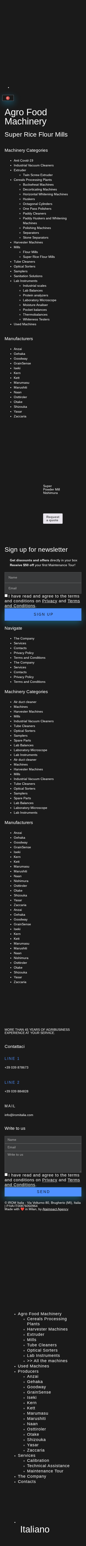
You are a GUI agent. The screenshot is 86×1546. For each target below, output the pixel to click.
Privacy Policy (24, 653)
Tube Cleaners (24, 261)
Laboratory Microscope (39, 300)
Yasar (18, 411)
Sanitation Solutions (28, 276)
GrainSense (22, 363)
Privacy (49, 601)
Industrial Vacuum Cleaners (34, 165)
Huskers (29, 199)
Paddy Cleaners (34, 213)
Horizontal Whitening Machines (45, 194)
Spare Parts (22, 740)
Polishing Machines (37, 228)
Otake (18, 402)
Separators (31, 232)
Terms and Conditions (29, 657)
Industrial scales (34, 285)
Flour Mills (30, 252)
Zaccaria (20, 416)
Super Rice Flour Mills (39, 257)
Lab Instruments (25, 281)
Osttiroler (20, 397)
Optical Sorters (24, 266)
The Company (24, 638)
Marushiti (20, 387)
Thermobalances (35, 314)
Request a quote (52, 518)
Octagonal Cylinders (37, 204)
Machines (21, 706)
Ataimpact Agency (55, 1209)
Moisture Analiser (35, 305)
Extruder (20, 170)
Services (20, 643)
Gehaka (19, 353)
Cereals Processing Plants (33, 180)
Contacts (20, 648)
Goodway (21, 358)
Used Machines (25, 324)
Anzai (18, 349)
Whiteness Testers (36, 319)
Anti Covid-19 (23, 160)
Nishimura (21, 881)
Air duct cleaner (25, 702)
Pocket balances (35, 309)
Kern (17, 373)
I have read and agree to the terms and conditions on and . (42, 601)
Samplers (21, 271)
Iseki (17, 368)
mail (10, 1106)
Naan (18, 392)
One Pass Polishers (37, 208)
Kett (16, 378)
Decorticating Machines (40, 189)
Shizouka (20, 406)
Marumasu (21, 382)
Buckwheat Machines (38, 184)
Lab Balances (33, 290)
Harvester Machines (28, 242)
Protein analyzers (35, 295)
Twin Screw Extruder (38, 175)
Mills (17, 247)
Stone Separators (35, 237)
